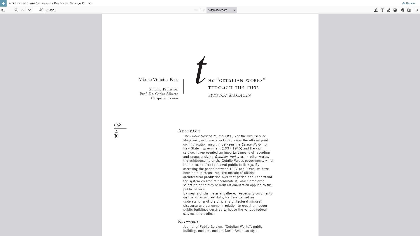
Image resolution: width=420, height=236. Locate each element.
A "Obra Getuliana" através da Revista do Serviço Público (51, 3)
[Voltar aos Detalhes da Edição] (3, 3)
